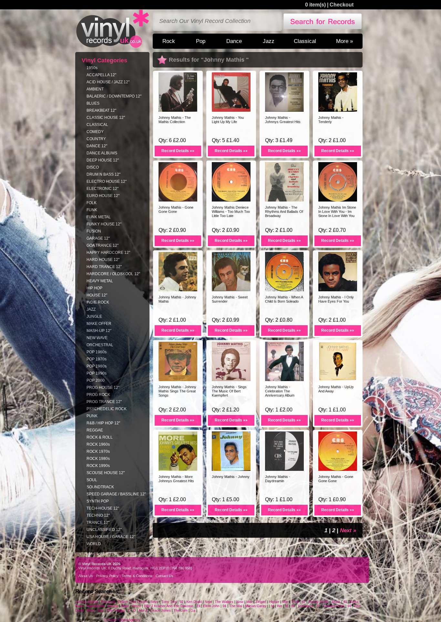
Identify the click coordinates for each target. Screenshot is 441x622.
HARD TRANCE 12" (104, 266)
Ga (192, 610)
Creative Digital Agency (122, 620)
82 (303, 602)
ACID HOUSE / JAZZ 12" (108, 82)
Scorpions (306, 606)
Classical (305, 41)
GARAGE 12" (98, 238)
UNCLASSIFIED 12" (104, 529)
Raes (79, 606)
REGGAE (95, 430)
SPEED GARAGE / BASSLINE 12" (116, 494)
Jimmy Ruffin (318, 602)
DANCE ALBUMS (102, 153)
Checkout (342, 4)
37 (318, 606)
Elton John (212, 606)
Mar (249, 602)
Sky (100, 610)
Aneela (113, 606)
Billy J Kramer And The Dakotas (169, 606)
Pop (200, 41)
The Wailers (224, 602)
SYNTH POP (98, 501)
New (208, 602)
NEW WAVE (97, 338)
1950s (92, 68)
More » (344, 41)
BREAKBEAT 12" (101, 110)
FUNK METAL (99, 217)
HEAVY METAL (100, 281)
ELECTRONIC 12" (102, 188)
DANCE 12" (97, 146)
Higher (274, 602)
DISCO (93, 167)
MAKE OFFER (99, 323)
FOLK (92, 203)
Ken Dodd (194, 602)
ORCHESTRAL (100, 345)
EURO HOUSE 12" (103, 195)
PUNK (92, 416)
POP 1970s (97, 359)
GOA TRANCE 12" (102, 245)
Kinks (355, 602)
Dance (234, 41)
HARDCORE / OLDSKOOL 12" (113, 274)
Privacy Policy (107, 576)
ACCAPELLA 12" (101, 75)
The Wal (235, 606)
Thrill (295, 602)
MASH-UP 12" (99, 330)
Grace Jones (161, 610)
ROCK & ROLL (100, 437)
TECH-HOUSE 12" (103, 508)
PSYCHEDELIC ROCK (107, 409)
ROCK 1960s (98, 444)
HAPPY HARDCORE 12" (108, 252)
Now (239, 602)
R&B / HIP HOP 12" (103, 423)
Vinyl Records (112, 29)
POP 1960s (97, 352)
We (279, 606)
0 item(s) (315, 4)
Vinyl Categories (104, 60)
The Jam (181, 610)
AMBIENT (95, 89)
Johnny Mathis (87, 602)
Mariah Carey (255, 606)
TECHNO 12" (98, 515)
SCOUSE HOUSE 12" (106, 473)
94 (224, 606)
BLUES (93, 103)
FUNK (92, 210)
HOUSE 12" (97, 295)
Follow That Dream (133, 602)
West (91, 610)
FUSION (94, 231)
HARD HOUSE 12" (103, 259)
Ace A (142, 610)
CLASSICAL (97, 124)
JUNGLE (94, 316)
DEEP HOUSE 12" (103, 160)
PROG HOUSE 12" (103, 387)
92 (181, 602)
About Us (85, 576)
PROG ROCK (98, 394)
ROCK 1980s (98, 458)
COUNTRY (96, 139)
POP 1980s (97, 366)
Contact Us (164, 576)
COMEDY (95, 132)
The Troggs (116, 610)
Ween (136, 606)
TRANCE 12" (98, 522)
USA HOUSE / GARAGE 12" (111, 536)
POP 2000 (96, 380)
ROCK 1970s (98, 451)
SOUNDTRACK (100, 487)
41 (345, 602)
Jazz (268, 41)
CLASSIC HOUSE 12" (106, 117)
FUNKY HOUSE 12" (104, 224)
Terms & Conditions (137, 576)
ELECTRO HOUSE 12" (107, 181)
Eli (198, 606)
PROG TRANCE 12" (104, 401)
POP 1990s (97, 373)
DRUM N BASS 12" (103, 174)
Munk (336, 602)
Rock (168, 41)
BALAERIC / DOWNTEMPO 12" (114, 96)
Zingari (260, 602)
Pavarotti (108, 602)
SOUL (92, 480)
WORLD (94, 544)
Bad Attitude (96, 606)
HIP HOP (94, 288)
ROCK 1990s (98, 465)
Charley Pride (333, 606)
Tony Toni (169, 602)
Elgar (125, 606)
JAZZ (91, 309)
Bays (154, 602)
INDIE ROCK (98, 302)
